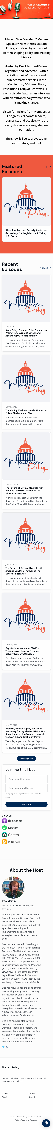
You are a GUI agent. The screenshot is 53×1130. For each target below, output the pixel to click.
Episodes (5, 1093)
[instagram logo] (7, 1047)
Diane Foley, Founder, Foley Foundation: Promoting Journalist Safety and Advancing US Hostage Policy (26, 333)
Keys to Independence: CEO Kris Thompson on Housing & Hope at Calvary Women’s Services (22, 651)
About (4, 1097)
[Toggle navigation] (44, 6)
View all (44, 267)
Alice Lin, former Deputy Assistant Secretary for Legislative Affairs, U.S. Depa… (26, 233)
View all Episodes (26, 758)
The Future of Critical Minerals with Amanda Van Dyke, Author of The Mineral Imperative (24, 491)
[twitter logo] (3, 1047)
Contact (32, 1097)
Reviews (32, 1093)
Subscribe (26, 804)
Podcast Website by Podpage (26, 1120)
